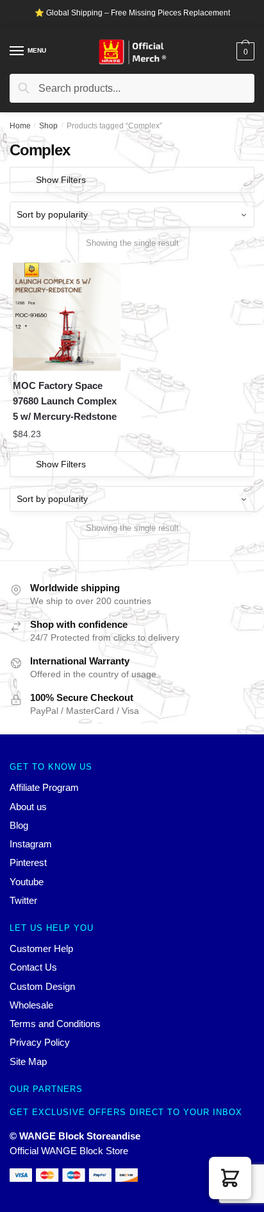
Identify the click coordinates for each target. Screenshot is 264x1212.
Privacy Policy (40, 1042)
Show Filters (61, 180)
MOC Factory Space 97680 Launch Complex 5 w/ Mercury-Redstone (65, 401)
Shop (48, 125)
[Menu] (17, 51)
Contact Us (33, 967)
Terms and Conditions (55, 1023)
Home (20, 125)
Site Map (28, 1061)
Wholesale (31, 1005)
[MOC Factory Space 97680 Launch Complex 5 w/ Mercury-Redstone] (67, 317)
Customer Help (41, 948)
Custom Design (42, 986)
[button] (230, 1178)
